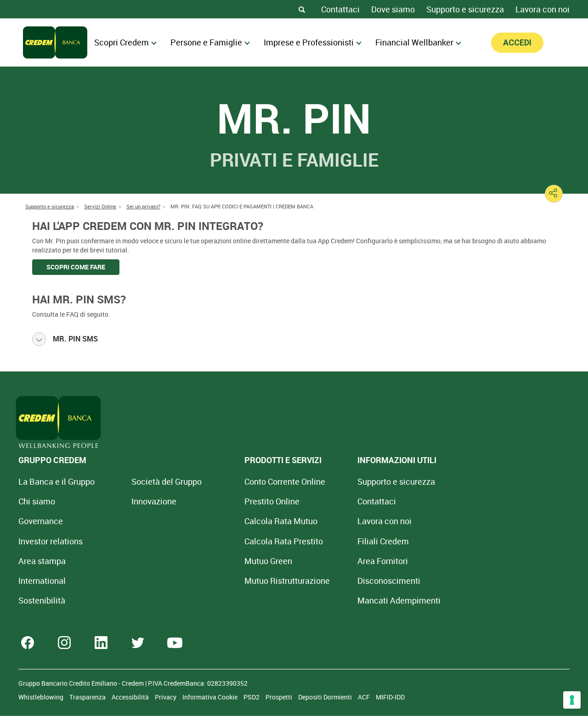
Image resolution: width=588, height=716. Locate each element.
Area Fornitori (382, 560)
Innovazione (153, 501)
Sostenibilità (41, 600)
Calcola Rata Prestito (283, 541)
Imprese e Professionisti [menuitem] (309, 42)
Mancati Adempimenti (399, 600)
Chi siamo (36, 501)
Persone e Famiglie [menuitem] (206, 42)
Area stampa (42, 560)
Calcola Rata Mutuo (280, 520)
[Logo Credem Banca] (55, 42)
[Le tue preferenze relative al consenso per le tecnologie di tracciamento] (572, 700)
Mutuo (287, 580)
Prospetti (280, 697)
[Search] (301, 9)
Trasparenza (88, 697)
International (42, 580)
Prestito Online (272, 501)
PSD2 (252, 697)
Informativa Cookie (210, 697)
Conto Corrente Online (284, 481)
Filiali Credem (383, 541)
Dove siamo (393, 9)
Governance (40, 520)
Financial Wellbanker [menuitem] (414, 42)
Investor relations (50, 541)
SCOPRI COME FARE (75, 267)
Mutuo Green (268, 560)
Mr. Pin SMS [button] (75, 339)
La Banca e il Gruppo (56, 481)
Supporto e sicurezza (465, 9)
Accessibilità (131, 697)
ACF (364, 697)
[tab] (294, 339)
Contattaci (340, 9)
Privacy (166, 697)
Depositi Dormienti (325, 697)
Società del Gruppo (166, 481)
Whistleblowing (41, 697)
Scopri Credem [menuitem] (121, 42)
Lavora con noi (542, 9)
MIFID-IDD (390, 697)
